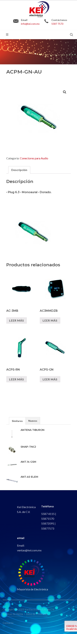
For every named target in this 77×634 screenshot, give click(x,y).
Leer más (16, 320)
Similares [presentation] (17, 420)
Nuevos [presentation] (32, 420)
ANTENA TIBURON (32, 430)
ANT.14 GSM (28, 461)
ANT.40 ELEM (29, 476)
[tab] (19, 170)
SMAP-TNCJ (28, 446)
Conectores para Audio (34, 158)
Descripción (19, 170)
